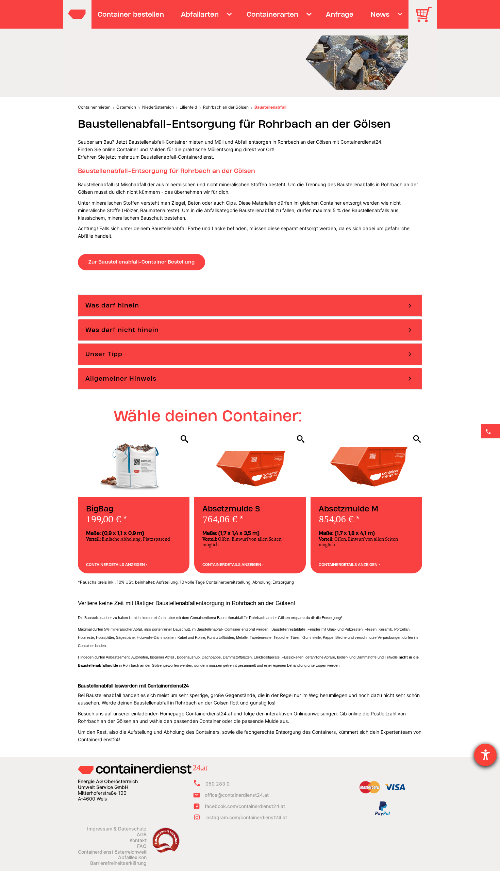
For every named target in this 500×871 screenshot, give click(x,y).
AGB (142, 834)
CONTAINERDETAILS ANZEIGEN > (116, 564)
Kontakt (138, 840)
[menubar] (249, 14)
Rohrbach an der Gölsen (226, 107)
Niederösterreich (158, 107)
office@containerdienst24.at (237, 795)
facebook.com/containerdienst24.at (245, 806)
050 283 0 (217, 784)
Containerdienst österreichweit (112, 852)
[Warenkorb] (426, 19)
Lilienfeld (188, 107)
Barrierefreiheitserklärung (118, 863)
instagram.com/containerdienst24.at (246, 817)
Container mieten (94, 107)
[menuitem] (131, 14)
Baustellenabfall (270, 107)
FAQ (142, 846)
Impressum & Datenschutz (117, 829)
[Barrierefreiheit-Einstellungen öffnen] (485, 755)
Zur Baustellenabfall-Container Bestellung (141, 262)
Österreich (126, 107)
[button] (250, 305)
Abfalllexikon (132, 857)
